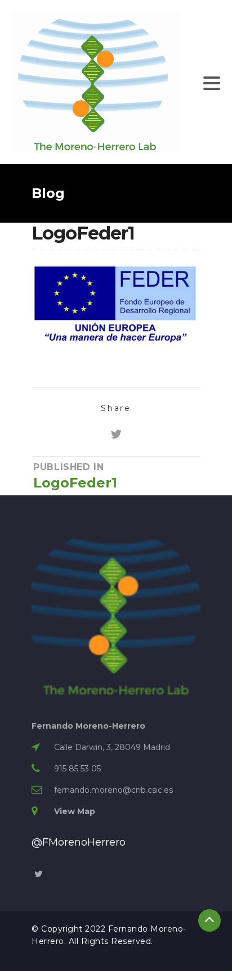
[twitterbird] (116, 434)
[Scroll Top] (209, 920)
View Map (74, 811)
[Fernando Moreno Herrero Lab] (95, 81)
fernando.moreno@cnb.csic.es (113, 790)
